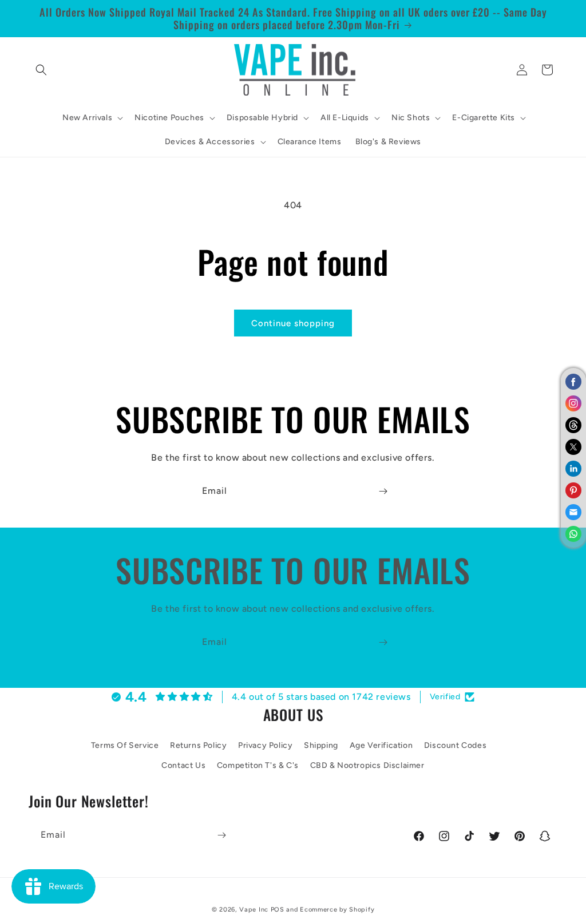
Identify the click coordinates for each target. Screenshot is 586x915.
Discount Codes (455, 745)
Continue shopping (293, 323)
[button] (41, 69)
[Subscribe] (382, 491)
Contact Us (183, 765)
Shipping (321, 745)
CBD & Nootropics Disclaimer (367, 765)
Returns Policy (198, 745)
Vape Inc (253, 909)
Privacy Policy (265, 745)
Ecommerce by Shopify (337, 909)
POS (277, 909)
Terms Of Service (125, 745)
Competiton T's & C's (258, 765)
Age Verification (381, 745)
